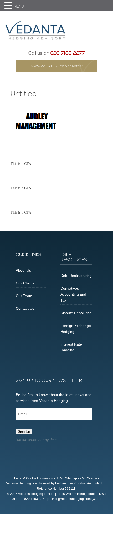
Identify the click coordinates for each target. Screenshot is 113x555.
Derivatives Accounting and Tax (73, 294)
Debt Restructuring (76, 275)
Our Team (24, 296)
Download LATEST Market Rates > (57, 66)
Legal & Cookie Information (33, 478)
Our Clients (25, 283)
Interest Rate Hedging (71, 347)
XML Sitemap (89, 478)
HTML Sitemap (66, 478)
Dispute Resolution (76, 313)
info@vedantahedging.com (71, 499)
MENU (19, 7)
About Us (23, 270)
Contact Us (25, 308)
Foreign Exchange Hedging (75, 328)
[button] (9, 6)
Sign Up (24, 431)
